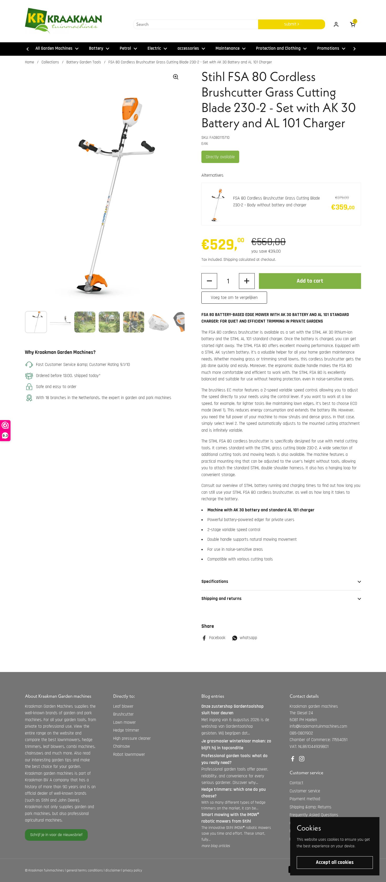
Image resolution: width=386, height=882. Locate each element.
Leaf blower (123, 706)
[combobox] (195, 24)
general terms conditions (84, 870)
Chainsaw (121, 746)
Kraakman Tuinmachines (46, 870)
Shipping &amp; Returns (310, 807)
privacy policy (132, 870)
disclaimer (113, 870)
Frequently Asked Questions (314, 815)
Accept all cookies (335, 862)
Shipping (230, 259)
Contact (296, 783)
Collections (50, 62)
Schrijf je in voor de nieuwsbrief (56, 835)
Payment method (305, 799)
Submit (291, 24)
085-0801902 (301, 733)
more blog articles (215, 845)
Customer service (305, 791)
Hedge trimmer (126, 730)
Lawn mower (124, 722)
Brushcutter (123, 714)
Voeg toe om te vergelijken (234, 297)
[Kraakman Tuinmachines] (63, 21)
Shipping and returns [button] (221, 598)
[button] (209, 281)
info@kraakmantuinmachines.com (318, 726)
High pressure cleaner (132, 738)
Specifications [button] (214, 581)
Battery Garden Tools (83, 62)
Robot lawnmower (129, 754)
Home (29, 62)
